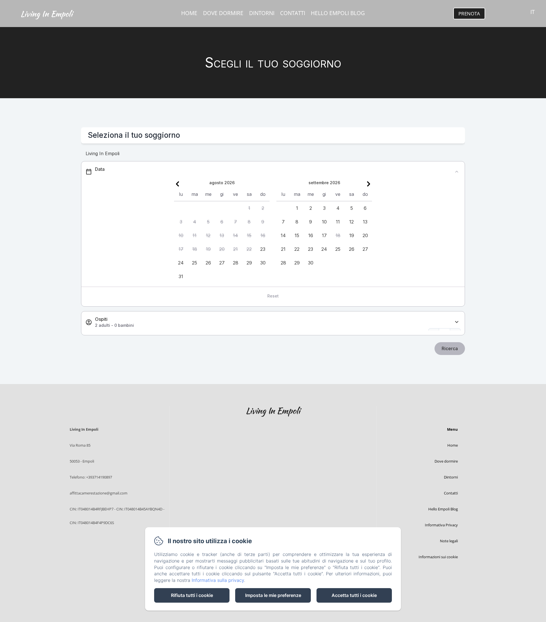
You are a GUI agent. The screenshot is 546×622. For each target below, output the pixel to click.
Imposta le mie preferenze (273, 595)
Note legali (449, 540)
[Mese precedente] (177, 183)
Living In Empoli (46, 13)
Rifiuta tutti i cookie (192, 595)
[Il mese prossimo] (368, 183)
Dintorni (261, 13)
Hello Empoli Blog (338, 13)
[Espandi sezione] (456, 322)
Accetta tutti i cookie (354, 595)
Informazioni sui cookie (438, 556)
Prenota (469, 13)
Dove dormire (223, 13)
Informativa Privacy (441, 524)
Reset (273, 295)
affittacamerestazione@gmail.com (98, 493)
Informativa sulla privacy (218, 580)
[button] (249, 208)
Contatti (292, 13)
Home (189, 13)
